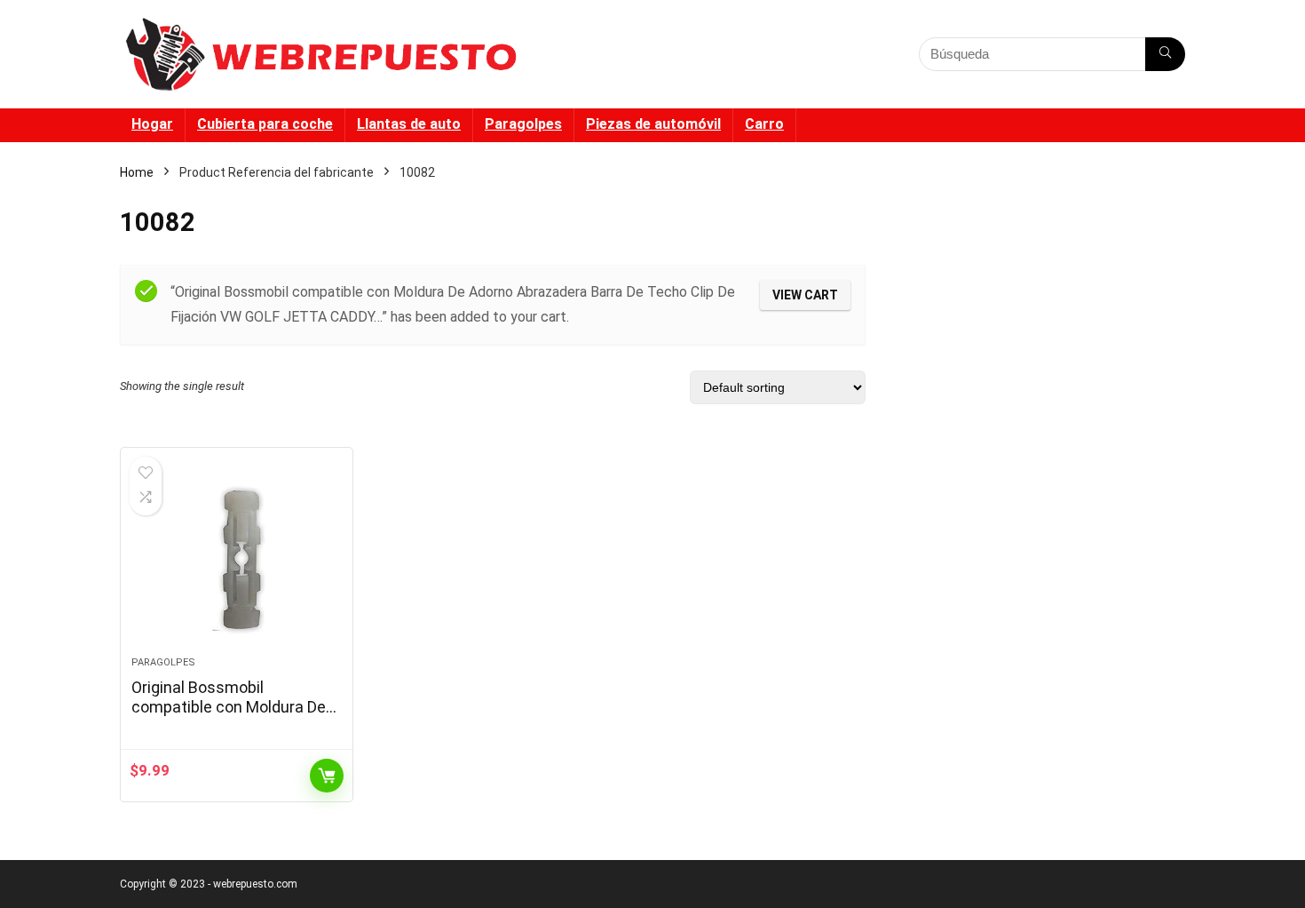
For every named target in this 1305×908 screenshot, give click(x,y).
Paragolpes (523, 123)
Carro (764, 123)
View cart (805, 295)
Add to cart (327, 776)
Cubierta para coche (265, 123)
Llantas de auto (409, 123)
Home (137, 172)
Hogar (152, 123)
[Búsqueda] (1165, 54)
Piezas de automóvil (653, 123)
